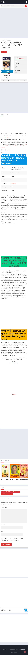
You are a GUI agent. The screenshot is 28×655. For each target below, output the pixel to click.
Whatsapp (24, 80)
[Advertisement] (14, 23)
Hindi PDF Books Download (6, 493)
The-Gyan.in (22, 649)
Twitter (8, 80)
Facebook (3, 80)
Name (3, 525)
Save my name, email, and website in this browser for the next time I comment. (13, 539)
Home (2, 40)
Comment (4, 507)
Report (7, 78)
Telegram (19, 80)
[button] (26, 6)
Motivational (8, 40)
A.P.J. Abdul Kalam (19, 58)
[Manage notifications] (25, 652)
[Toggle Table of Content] (2, 152)
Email (2, 531)
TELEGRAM (8, 71)
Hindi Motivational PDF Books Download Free (10, 491)
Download (14, 394)
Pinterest (14, 80)
